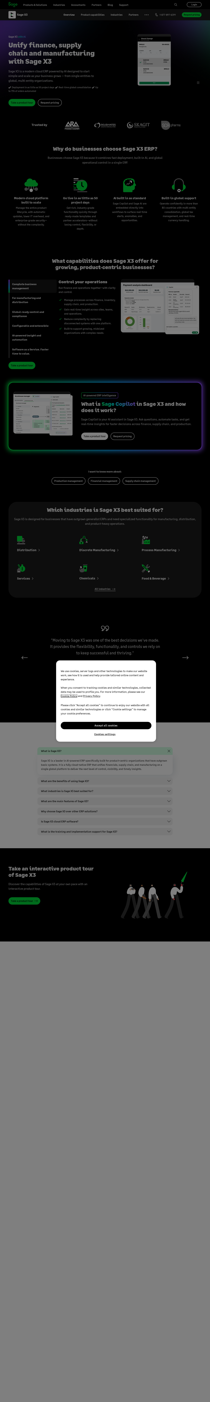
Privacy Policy (91, 696)
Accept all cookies (106, 725)
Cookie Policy (69, 696)
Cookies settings (105, 734)
